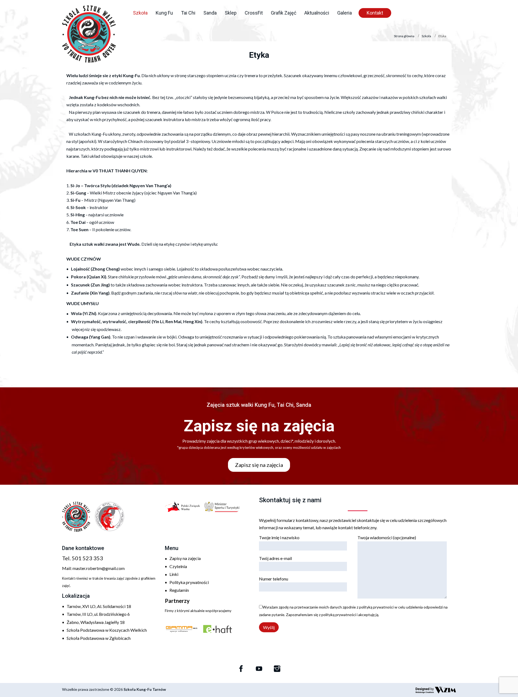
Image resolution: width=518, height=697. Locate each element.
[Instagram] (277, 669)
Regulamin (179, 590)
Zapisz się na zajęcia (259, 465)
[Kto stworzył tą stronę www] (435, 690)
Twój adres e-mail (275, 558)
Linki (173, 574)
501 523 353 (87, 558)
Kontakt (375, 13)
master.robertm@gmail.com (99, 568)
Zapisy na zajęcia (185, 558)
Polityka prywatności (189, 582)
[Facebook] (241, 669)
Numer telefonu (273, 578)
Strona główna (404, 36)
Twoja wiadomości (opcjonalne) (386, 537)
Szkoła (426, 36)
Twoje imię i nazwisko (279, 537)
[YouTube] (259, 669)
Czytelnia (178, 566)
